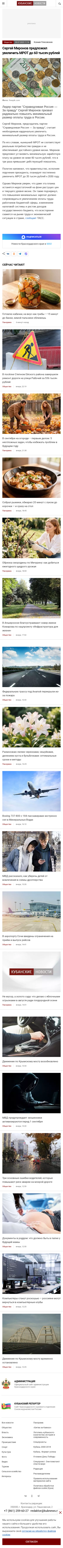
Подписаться (33, 237)
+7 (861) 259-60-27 (16, 1511)
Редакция (38, 1469)
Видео (5, 1461)
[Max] (26, 253)
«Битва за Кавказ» (42, 1427)
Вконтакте (25, 1496)
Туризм (5, 1466)
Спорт (4, 1447)
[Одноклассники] (14, 253)
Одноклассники (32, 1496)
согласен (32, 1541)
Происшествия (9, 1442)
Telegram (38, 1496)
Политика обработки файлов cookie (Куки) (43, 1487)
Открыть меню (3, 3)
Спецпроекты (39, 1442)
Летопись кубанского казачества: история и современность (44, 1434)
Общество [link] (6, 386)
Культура (6, 1452)
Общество (8, 42)
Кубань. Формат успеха (44, 1452)
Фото (4, 1457)
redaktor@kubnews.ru (44, 1511)
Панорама (38, 1422)
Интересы (6, 1476)
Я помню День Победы (44, 1456)
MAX (49, 243)
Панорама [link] (6, 322)
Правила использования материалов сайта (45, 1479)
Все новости (7, 1422)
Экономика (7, 1437)
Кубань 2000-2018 (42, 1447)
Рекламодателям (41, 1473)
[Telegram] (20, 253)
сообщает (30, 218)
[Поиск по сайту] (59, 3)
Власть (5, 1432)
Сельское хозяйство (11, 1471)
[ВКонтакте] (8, 253)
